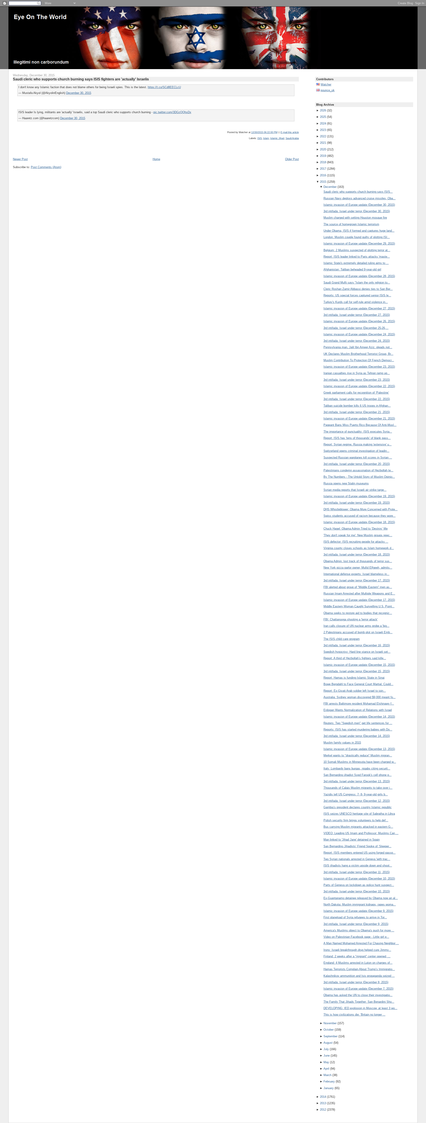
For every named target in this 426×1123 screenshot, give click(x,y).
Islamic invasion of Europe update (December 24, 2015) (359, 334)
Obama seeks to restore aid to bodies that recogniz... (357, 613)
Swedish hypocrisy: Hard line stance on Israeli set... (356, 651)
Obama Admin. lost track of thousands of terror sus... (357, 561)
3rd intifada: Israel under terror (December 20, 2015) (356, 464)
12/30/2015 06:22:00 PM (264, 132)
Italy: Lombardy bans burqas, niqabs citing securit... (356, 768)
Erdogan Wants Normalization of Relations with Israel (357, 710)
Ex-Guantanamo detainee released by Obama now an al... (360, 898)
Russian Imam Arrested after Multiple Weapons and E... (359, 593)
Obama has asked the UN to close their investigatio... (357, 995)
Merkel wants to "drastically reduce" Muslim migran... (357, 755)
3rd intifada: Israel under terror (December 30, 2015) (356, 211)
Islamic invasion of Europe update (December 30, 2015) (359, 204)
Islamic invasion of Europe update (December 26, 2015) (359, 321)
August (328, 1042)
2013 (323, 1103)
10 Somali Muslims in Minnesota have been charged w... (359, 762)
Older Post (292, 159)
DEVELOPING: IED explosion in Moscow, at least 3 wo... (360, 1008)
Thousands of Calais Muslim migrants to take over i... (357, 787)
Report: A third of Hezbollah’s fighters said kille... (354, 658)
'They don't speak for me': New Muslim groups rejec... (357, 535)
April (326, 1068)
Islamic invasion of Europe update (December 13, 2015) (359, 749)
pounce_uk (328, 90)
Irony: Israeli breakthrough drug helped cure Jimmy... (357, 950)
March (327, 1075)
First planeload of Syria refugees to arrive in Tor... (355, 917)
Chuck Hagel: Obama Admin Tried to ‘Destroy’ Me (355, 528)
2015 (323, 181)
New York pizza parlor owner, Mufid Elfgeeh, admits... (357, 567)
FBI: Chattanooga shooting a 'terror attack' (350, 619)
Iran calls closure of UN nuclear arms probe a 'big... (356, 626)
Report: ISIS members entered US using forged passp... (359, 852)
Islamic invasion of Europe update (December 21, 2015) (359, 418)
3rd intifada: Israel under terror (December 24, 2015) (356, 340)
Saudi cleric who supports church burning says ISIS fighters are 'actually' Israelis (81, 79)
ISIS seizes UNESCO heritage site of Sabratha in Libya (359, 813)
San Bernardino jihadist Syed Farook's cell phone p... (357, 775)
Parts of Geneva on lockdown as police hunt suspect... (358, 885)
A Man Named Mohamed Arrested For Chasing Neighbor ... (361, 943)
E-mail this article (290, 132)
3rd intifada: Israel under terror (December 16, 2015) (356, 645)
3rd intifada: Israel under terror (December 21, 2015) (356, 412)
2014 (323, 1096)
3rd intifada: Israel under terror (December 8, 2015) (355, 982)
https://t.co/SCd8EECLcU (164, 87)
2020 (323, 149)
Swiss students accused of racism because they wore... (359, 515)
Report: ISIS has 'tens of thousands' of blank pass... (357, 438)
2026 (323, 110)
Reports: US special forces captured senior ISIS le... (357, 295)
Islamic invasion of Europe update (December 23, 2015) (359, 366)
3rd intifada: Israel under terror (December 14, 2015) (356, 736)
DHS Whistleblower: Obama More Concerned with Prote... (360, 509)
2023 (323, 130)
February (329, 1081)
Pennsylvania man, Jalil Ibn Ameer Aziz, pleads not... (357, 347)
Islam (266, 138)
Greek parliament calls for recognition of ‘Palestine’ (356, 392)
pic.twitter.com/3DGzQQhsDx (172, 112)
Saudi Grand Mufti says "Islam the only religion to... (356, 282)
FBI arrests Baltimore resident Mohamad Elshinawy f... (358, 703)
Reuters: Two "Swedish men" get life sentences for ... (357, 723)
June (326, 1055)
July (326, 1049)
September (330, 1036)
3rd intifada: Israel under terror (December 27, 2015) (356, 315)
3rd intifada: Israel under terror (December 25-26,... (356, 328)
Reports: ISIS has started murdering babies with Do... (357, 729)
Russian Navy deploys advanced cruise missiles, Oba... (359, 198)
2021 (323, 142)
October (328, 1029)
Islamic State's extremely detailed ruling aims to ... (356, 263)
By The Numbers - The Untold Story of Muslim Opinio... (359, 476)
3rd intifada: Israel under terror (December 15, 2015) (356, 671)
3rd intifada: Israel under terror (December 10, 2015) (356, 891)
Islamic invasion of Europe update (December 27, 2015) (359, 308)
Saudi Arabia (292, 138)
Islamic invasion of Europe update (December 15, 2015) (359, 664)
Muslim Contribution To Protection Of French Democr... (358, 360)
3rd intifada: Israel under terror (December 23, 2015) (356, 379)
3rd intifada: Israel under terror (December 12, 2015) (356, 800)
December (330, 186)
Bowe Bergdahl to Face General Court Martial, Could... (358, 684)
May (326, 1062)
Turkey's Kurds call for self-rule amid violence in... (355, 302)
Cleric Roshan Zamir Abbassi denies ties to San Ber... (358, 289)
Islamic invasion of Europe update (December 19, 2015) (359, 496)
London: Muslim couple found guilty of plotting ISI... (356, 237)
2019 (323, 155)
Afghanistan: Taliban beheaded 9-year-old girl (352, 269)
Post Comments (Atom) (46, 167)
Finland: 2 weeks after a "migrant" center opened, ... (356, 956)
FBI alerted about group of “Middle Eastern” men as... (357, 587)
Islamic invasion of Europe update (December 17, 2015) (359, 600)
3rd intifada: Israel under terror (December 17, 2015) (356, 580)
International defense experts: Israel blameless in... (356, 574)
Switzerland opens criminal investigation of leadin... (356, 451)
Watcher (326, 84)
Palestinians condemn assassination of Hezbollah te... (358, 470)
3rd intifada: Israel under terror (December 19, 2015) (356, 502)
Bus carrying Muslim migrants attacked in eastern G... (358, 826)
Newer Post (20, 159)
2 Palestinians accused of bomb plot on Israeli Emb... (357, 632)
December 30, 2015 (78, 93)
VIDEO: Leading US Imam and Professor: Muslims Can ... (360, 833)
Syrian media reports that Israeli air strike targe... (355, 490)
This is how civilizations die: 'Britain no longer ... (354, 1014)
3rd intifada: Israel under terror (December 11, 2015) (356, 872)
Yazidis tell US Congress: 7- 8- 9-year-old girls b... (355, 794)
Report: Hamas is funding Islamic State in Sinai (354, 677)
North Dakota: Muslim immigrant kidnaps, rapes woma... (359, 904)
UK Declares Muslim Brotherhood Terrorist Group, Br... (358, 354)
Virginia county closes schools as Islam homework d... (358, 548)
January (328, 1088)
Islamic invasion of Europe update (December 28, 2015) (359, 276)
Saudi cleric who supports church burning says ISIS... (358, 191)
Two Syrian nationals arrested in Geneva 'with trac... (356, 859)
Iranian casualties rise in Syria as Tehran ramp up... (356, 373)
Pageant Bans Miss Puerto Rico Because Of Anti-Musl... (359, 425)
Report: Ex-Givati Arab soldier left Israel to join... (354, 690)
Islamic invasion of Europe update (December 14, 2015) (359, 716)
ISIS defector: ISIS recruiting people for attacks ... (355, 541)
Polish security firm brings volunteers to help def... (355, 820)
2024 (323, 123)
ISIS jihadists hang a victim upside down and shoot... (357, 865)
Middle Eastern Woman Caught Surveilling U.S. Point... (358, 606)
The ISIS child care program (341, 639)
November (330, 1023)
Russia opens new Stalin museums (346, 483)
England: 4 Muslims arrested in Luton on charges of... (357, 962)
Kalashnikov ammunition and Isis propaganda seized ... (359, 975)
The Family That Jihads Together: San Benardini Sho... (358, 1001)
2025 (323, 117)
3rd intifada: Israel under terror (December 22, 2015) (356, 399)
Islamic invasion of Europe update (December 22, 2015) (359, 386)
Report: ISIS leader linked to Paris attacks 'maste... (356, 256)
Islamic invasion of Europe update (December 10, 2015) (359, 878)
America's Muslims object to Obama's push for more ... (358, 930)
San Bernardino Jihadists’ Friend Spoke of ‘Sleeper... (357, 846)
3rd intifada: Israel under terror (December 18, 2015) (356, 554)
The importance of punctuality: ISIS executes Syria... (357, 431)
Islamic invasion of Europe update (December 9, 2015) (358, 911)
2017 (323, 168)
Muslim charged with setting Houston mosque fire (355, 217)
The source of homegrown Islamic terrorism (351, 224)
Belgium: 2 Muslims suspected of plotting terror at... (356, 250)
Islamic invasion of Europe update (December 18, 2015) (359, 522)
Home (156, 159)
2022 (323, 136)
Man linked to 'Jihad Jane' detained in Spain (351, 839)
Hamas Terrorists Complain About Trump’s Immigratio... (359, 969)
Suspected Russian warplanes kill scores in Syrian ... (357, 457)
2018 (323, 162)
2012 (323, 1109)
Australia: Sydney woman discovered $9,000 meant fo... (359, 697)
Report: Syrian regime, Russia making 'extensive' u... (357, 444)
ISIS (259, 138)
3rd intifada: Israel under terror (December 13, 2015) (356, 781)
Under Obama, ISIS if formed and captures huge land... (358, 230)
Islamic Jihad (277, 138)
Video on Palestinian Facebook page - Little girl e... (356, 936)
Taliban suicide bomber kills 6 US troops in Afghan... (357, 405)
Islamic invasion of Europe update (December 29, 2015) (359, 243)
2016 (323, 175)
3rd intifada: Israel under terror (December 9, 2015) (355, 924)
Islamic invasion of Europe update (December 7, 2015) (358, 988)
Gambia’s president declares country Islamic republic (357, 807)
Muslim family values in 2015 (342, 742)
